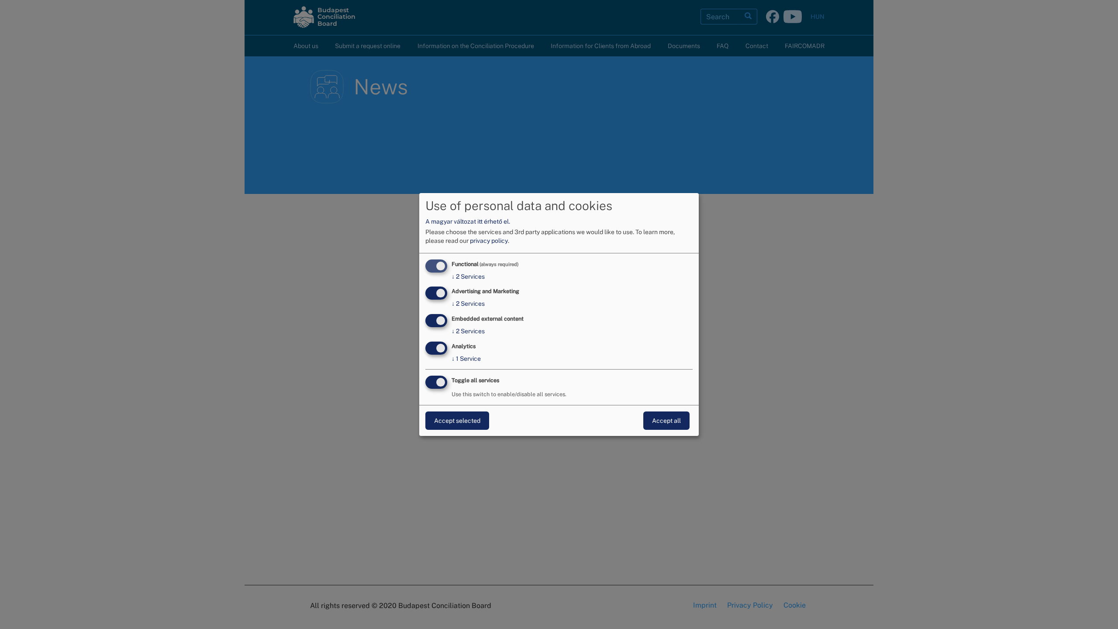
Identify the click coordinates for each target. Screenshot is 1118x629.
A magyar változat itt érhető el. (467, 221)
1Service (466, 358)
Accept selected (457, 420)
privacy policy (489, 240)
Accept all (666, 420)
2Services (468, 276)
